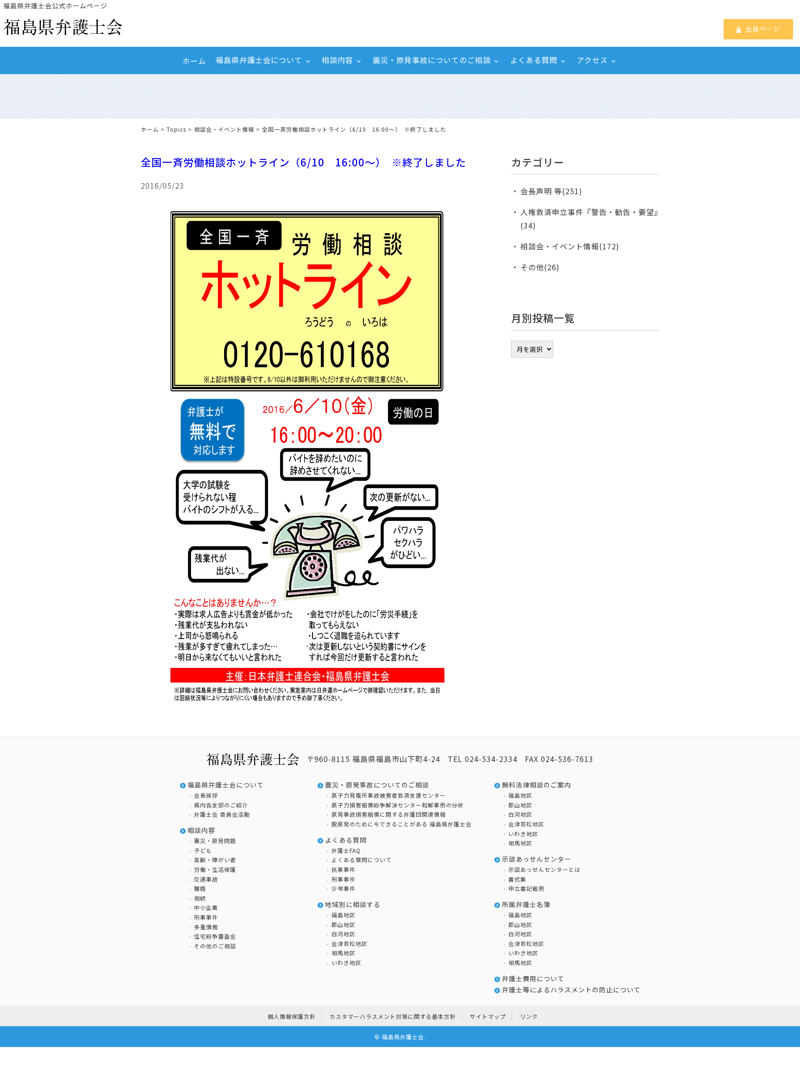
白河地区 (343, 934)
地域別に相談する (353, 904)
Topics (176, 129)
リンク (529, 1016)
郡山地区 (343, 924)
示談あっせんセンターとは (544, 869)
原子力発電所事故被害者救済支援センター (388, 795)
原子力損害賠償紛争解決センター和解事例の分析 (397, 805)
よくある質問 (533, 59)
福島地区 (343, 915)
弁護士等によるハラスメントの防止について (571, 989)
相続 (200, 898)
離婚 (200, 888)
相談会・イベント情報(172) (569, 246)
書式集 (517, 879)
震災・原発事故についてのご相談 (432, 59)
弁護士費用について (533, 978)
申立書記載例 (526, 888)
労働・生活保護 (215, 869)
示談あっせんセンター (536, 859)
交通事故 (206, 879)
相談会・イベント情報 (224, 129)
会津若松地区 (349, 943)
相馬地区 (343, 953)
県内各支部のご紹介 (221, 805)
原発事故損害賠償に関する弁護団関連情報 (388, 814)
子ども (203, 850)
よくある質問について (361, 859)
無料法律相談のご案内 (536, 785)
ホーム (194, 60)
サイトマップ (488, 1016)
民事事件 (343, 869)
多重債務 (206, 927)
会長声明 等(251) (551, 191)
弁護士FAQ (346, 850)
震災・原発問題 (215, 840)
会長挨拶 (206, 795)
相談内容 (337, 59)
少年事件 (343, 888)
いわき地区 (346, 962)
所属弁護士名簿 (526, 904)
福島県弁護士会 (403, 1037)
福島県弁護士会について (259, 59)
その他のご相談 (215, 946)
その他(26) (540, 267)
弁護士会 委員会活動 (222, 814)
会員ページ (762, 28)
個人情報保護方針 (292, 1016)
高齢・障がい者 (215, 859)
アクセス (592, 59)
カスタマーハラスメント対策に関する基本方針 (393, 1016)
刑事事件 (206, 917)
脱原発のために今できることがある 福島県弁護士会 (401, 824)
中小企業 (206, 907)
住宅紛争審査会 (215, 936)
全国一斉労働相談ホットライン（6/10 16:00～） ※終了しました (303, 161)
